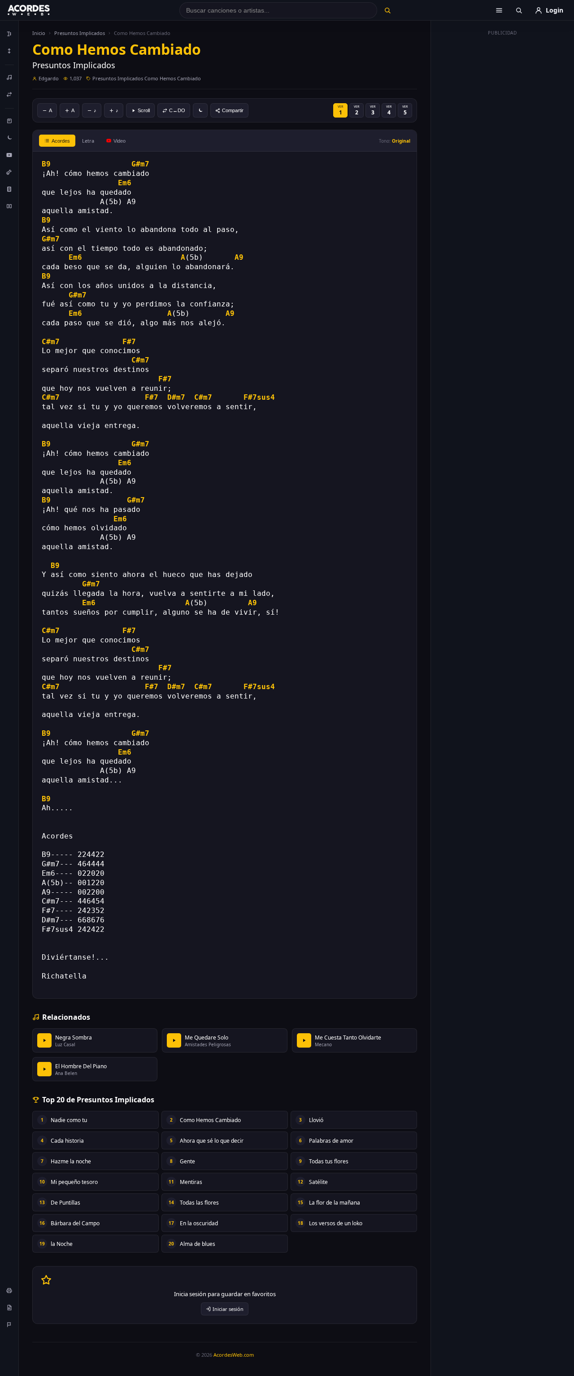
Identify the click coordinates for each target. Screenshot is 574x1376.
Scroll (144, 110)
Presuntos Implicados (79, 33)
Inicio (38, 33)
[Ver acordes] (9, 189)
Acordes (61, 141)
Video (119, 141)
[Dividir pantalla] (9, 206)
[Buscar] (387, 10)
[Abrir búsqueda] (518, 10)
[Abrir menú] (499, 10)
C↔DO (177, 110)
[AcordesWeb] (40, 10)
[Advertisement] (502, 174)
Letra (88, 140)
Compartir (233, 110)
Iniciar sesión (228, 1309)
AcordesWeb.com (233, 1354)
